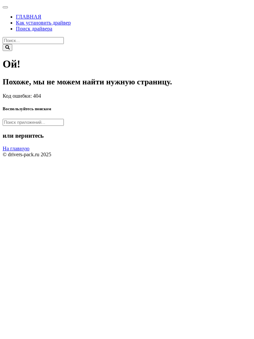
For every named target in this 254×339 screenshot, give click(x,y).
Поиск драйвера (34, 28)
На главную (16, 148)
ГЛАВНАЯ (28, 17)
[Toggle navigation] (5, 7)
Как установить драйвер (43, 22)
